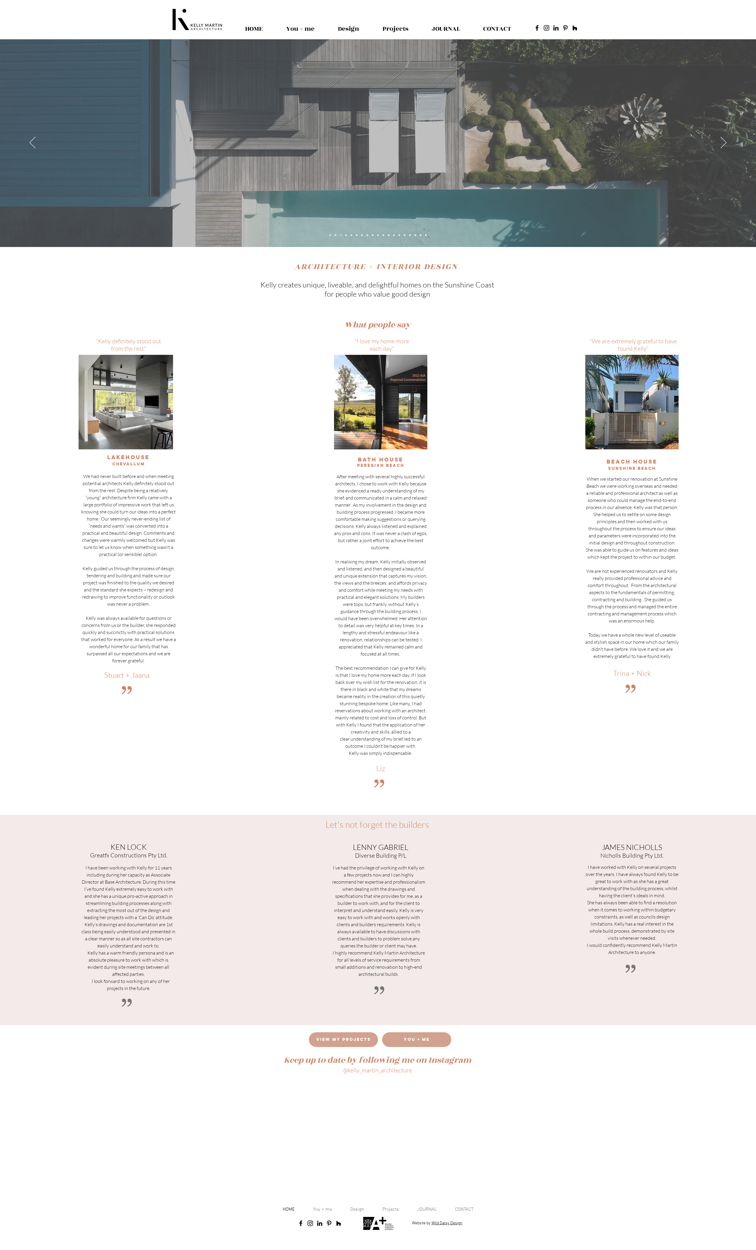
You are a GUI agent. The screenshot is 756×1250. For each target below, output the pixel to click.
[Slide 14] (373, 235)
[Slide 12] (410, 235)
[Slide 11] (404, 235)
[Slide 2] (341, 235)
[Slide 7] (383, 235)
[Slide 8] (378, 235)
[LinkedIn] (556, 28)
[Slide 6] (357, 235)
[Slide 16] (330, 235)
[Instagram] (546, 28)
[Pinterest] (565, 28)
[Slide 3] (335, 235)
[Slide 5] (367, 235)
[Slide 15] (420, 235)
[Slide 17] (426, 235)
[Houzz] (575, 28)
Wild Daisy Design (446, 1223)
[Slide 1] (346, 235)
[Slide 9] (389, 235)
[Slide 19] (362, 235)
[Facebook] (537, 28)
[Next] (723, 143)
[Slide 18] (394, 235)
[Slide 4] (351, 235)
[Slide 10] (399, 235)
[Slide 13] (415, 235)
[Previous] (32, 143)
